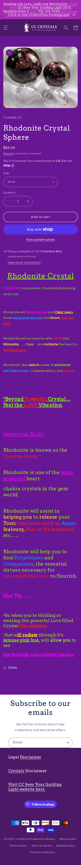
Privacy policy (18, 846)
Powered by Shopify (42, 839)
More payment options (40, 239)
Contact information (42, 852)
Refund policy (68, 839)
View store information (24, 262)
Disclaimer (30, 757)
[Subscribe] (67, 743)
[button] (5, 28)
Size (6, 173)
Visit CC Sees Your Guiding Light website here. (35, 787)
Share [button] (12, 667)
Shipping (8, 153)
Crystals (16, 770)
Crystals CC (22, 839)
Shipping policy (65, 846)
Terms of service (41, 846)
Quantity (9, 192)
